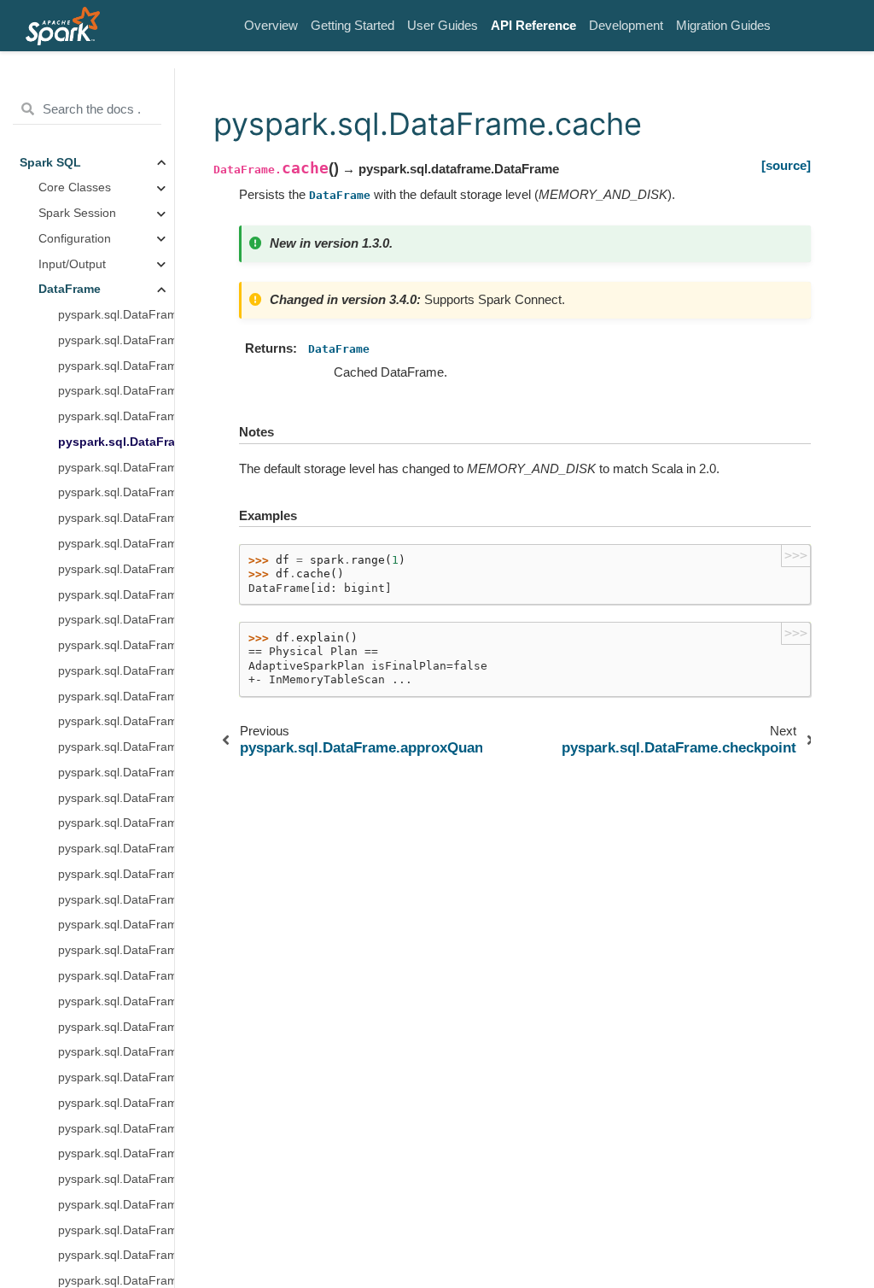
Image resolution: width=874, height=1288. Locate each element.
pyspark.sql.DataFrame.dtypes (116, 1027)
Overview (271, 25)
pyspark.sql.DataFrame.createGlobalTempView (116, 670)
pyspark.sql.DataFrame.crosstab (116, 798)
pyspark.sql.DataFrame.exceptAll (116, 1051)
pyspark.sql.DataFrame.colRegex (116, 518)
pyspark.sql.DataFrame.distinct (116, 874)
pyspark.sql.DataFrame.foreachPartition (116, 1204)
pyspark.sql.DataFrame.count (116, 619)
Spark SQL (50, 162)
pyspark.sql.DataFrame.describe (116, 848)
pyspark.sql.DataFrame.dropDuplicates (116, 924)
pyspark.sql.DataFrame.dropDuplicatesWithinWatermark (116, 950)
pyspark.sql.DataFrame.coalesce (116, 492)
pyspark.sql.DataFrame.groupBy (116, 1255)
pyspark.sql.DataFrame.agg (116, 366)
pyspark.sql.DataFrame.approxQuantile (116, 416)
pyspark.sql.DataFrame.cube (116, 823)
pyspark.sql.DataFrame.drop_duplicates (116, 975)
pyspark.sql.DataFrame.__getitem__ (116, 340)
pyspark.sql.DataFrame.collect (116, 543)
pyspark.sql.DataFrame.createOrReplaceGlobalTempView (116, 696)
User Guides (442, 25)
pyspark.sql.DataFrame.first (116, 1153)
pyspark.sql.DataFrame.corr (116, 594)
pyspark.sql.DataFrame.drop (116, 899)
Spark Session (77, 213)
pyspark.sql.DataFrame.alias (116, 390)
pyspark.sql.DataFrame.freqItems (116, 1230)
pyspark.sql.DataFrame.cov (116, 645)
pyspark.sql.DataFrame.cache (116, 442)
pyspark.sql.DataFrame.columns (116, 569)
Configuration (74, 238)
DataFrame (69, 289)
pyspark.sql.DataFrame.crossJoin (116, 772)
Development (626, 25)
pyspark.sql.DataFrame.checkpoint (116, 467)
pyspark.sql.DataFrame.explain (116, 1077)
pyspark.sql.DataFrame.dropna (116, 1001)
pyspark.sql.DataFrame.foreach (116, 1179)
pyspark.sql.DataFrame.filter (116, 1128)
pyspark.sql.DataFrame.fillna (116, 1103)
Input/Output (72, 264)
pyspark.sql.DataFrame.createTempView (116, 747)
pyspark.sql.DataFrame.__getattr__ (116, 314)
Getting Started (352, 25)
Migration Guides (723, 25)
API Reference (533, 25)
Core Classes (74, 187)
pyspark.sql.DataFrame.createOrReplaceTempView (116, 721)
